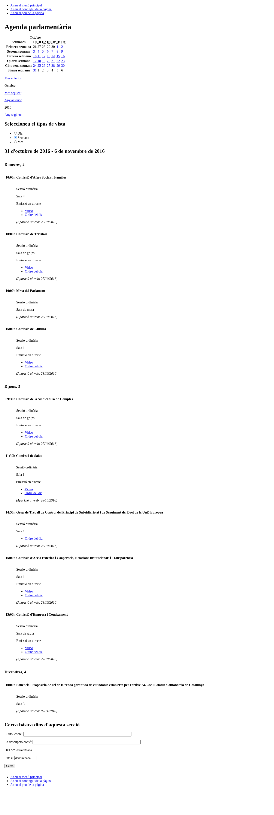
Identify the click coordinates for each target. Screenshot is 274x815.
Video (29, 211)
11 (39, 56)
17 (35, 61)
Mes (20, 142)
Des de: (10, 750)
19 (43, 61)
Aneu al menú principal (26, 5)
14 (53, 56)
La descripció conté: (18, 742)
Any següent (13, 115)
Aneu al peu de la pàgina (27, 13)
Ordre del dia (34, 215)
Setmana (23, 137)
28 (53, 65)
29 (58, 65)
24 (35, 65)
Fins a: (9, 758)
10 (35, 56)
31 (35, 70)
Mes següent (12, 93)
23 (63, 61)
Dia (20, 133)
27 (48, 65)
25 (39, 65)
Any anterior (13, 100)
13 (48, 56)
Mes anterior (12, 78)
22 (58, 61)
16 (63, 56)
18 (39, 61)
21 (53, 61)
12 (43, 56)
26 (43, 65)
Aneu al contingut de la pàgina (31, 9)
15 (58, 56)
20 (48, 61)
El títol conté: (13, 734)
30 (63, 65)
